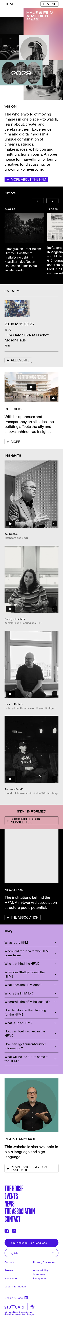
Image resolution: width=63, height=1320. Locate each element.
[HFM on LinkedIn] (14, 1231)
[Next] (52, 200)
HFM (9, 4)
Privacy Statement (44, 1262)
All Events (20, 360)
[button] (31, 942)
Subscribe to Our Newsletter (25, 820)
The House (14, 1188)
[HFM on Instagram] (7, 1231)
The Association (24, 917)
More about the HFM (28, 179)
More (15, 441)
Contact (12, 1218)
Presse (9, 1270)
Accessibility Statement (41, 1272)
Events (11, 1196)
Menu (51, 4)
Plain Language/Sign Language (29, 1168)
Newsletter (11, 1278)
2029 (21, 73)
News (9, 1203)
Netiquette (39, 1278)
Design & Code (14, 1298)
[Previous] (38, 200)
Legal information (15, 1286)
